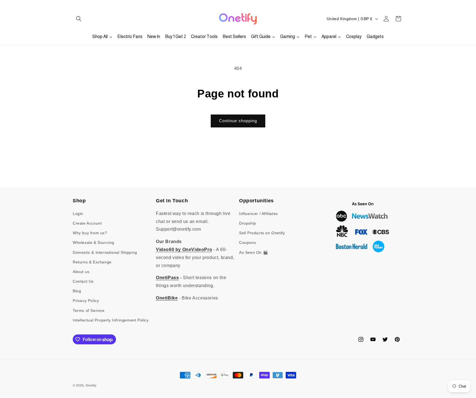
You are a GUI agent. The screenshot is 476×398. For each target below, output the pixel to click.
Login (78, 213)
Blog (77, 291)
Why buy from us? (90, 233)
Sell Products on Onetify (262, 233)
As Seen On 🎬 (253, 252)
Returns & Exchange (92, 262)
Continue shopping (238, 120)
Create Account (87, 223)
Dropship (247, 223)
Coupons (247, 242)
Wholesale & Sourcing (93, 242)
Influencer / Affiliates (258, 213)
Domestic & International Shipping (105, 252)
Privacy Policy (86, 300)
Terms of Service (89, 310)
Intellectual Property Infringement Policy (111, 320)
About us (81, 271)
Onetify (91, 385)
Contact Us (83, 281)
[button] (79, 19)
